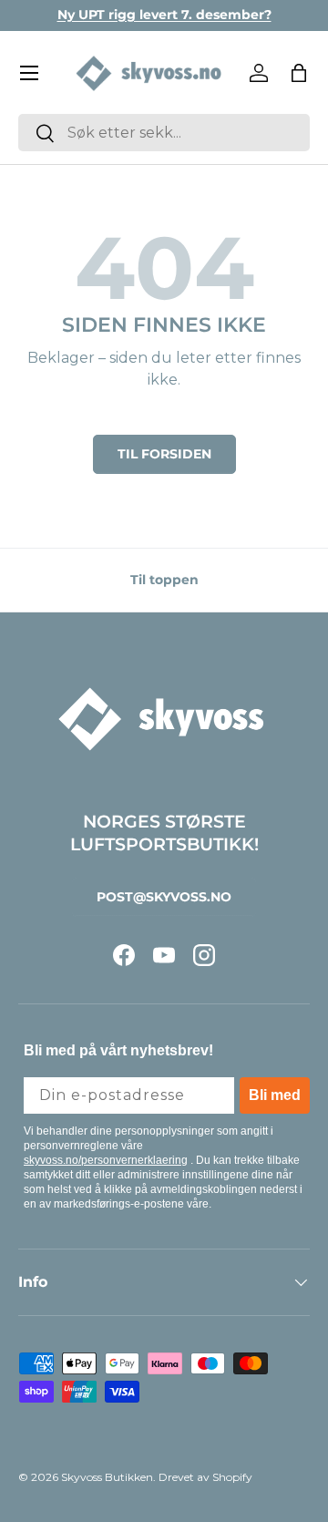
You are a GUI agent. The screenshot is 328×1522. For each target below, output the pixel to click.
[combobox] (164, 132)
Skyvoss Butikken (107, 1477)
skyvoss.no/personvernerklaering (106, 1160)
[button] (299, 73)
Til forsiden (164, 454)
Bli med (275, 1095)
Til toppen (164, 579)
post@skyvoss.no (164, 897)
